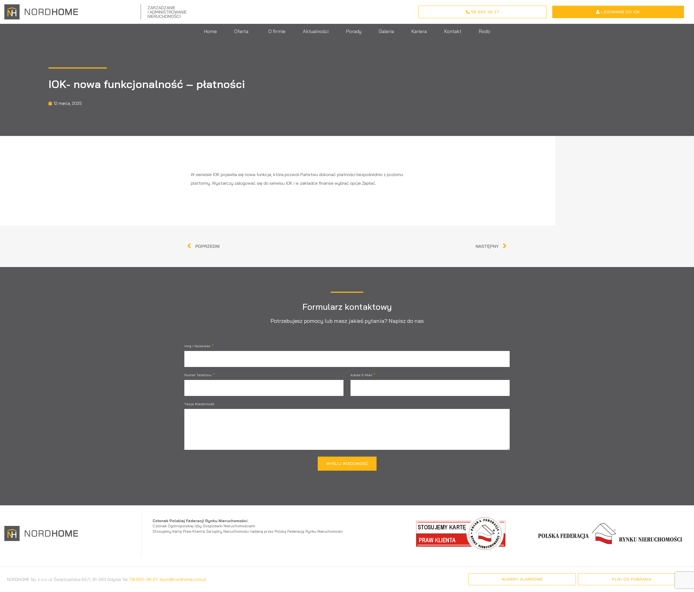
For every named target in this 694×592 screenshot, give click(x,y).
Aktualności (316, 31)
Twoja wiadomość (199, 404)
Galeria (386, 31)
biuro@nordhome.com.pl (183, 579)
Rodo (484, 31)
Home (210, 31)
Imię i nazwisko (197, 346)
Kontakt (452, 31)
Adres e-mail (362, 375)
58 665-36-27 (144, 579)
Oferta (241, 31)
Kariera (419, 31)
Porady (353, 31)
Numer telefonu (198, 375)
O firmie (276, 31)
